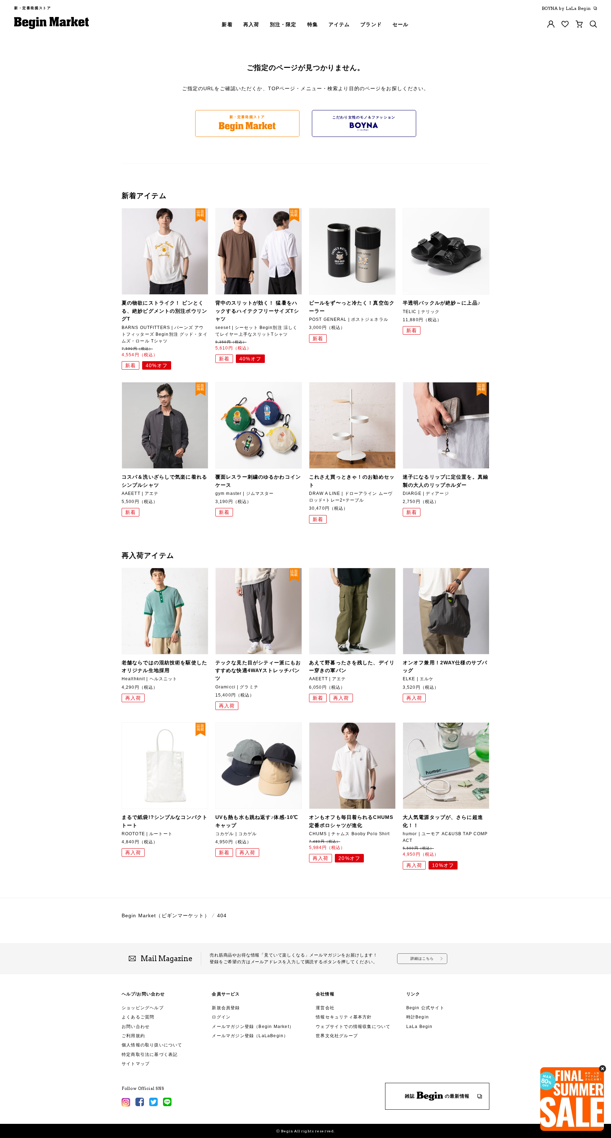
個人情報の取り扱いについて (152, 1044)
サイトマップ (136, 1063)
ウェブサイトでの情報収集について (353, 1026)
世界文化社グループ (337, 1035)
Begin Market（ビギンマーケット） (166, 915)
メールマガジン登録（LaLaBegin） (250, 1035)
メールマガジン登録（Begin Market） (253, 1026)
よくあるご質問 (138, 1017)
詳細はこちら (422, 958)
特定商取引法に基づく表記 (150, 1054)
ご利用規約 (133, 1035)
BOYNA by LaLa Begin (566, 8)
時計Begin (417, 1017)
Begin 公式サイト (425, 1007)
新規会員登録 (226, 1007)
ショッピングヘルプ (143, 1007)
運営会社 (325, 1007)
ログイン (221, 1017)
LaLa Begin (419, 1026)
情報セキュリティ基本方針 (344, 1017)
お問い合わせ (136, 1026)
